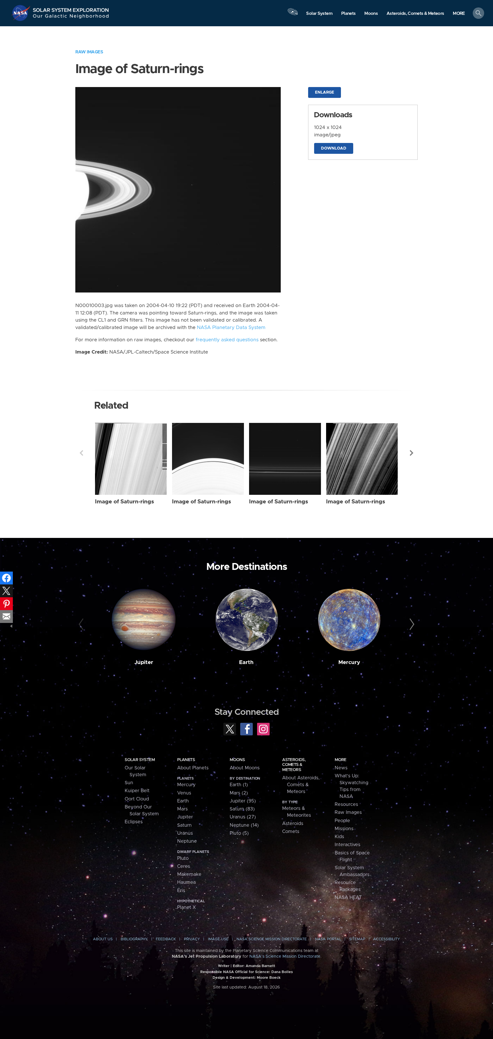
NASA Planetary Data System (231, 327)
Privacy (192, 939)
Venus (184, 793)
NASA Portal (328, 939)
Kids (339, 836)
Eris (181, 890)
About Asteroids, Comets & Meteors (301, 785)
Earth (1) (239, 784)
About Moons (245, 768)
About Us (103, 939)
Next (411, 453)
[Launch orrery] (292, 14)
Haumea (186, 882)
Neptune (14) (244, 825)
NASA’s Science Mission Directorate (284, 957)
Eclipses (134, 822)
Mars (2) (239, 793)
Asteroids (292, 823)
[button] (458, 13)
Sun (129, 782)
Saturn (184, 825)
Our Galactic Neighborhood (71, 17)
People (342, 820)
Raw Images (89, 52)
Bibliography (134, 939)
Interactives (347, 844)
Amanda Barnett (260, 966)
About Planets (193, 768)
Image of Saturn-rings (124, 502)
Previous (81, 453)
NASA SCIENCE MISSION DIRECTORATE (272, 939)
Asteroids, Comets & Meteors (294, 765)
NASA (22, 13)
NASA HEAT (348, 897)
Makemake (189, 874)
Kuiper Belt (137, 790)
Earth (246, 662)
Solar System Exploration (71, 8)
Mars (182, 809)
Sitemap (357, 939)
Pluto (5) (239, 833)
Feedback (166, 939)
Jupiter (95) (243, 801)
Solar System (140, 760)
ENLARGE (324, 92)
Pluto (183, 858)
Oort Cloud (137, 799)
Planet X (186, 907)
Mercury (349, 662)
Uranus (185, 833)
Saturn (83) (242, 809)
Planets (186, 760)
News (341, 768)
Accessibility (386, 939)
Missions (344, 828)
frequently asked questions (227, 339)
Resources (346, 804)
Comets (290, 831)
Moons (237, 760)
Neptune (187, 841)
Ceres (183, 866)
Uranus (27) (243, 817)
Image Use (218, 939)
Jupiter (143, 662)
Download (333, 148)
